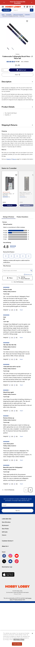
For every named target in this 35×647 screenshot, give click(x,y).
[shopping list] (30, 7)
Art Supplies (9, 14)
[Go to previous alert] (4, 2)
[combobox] (21, 10)
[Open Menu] (3, 7)
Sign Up (18, 510)
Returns (14, 159)
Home (3, 14)
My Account (5, 525)
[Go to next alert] (31, 2)
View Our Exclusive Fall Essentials (17, 2)
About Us (4, 546)
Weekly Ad (6, 10)
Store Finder (5, 528)
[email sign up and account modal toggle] (27, 7)
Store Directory (6, 522)
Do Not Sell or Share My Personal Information (17, 592)
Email (4, 505)
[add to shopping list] (27, 21)
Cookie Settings (17, 644)
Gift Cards (4, 532)
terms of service (18, 599)
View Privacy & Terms (19, 639)
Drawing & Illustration (18, 14)
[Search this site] (31, 10)
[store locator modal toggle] (24, 7)
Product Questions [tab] (22, 217)
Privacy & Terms (17, 594)
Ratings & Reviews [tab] (8, 217)
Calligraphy (27, 14)
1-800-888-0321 (6, 518)
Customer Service (7, 540)
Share (16, 74)
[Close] (32, 633)
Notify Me (9, 205)
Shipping (8, 159)
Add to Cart (22, 70)
